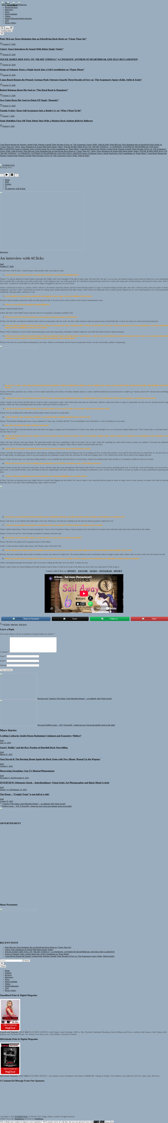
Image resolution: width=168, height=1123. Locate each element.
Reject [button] (102, 1122)
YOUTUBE (83, 571)
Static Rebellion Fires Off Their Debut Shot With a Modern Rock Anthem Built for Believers (46, 120)
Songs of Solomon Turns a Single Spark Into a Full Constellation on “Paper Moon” (42, 69)
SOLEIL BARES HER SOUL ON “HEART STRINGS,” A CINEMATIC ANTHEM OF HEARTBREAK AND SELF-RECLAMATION (69, 59)
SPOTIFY (71, 571)
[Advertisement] (84, 146)
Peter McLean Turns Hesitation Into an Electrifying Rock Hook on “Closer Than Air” (43, 39)
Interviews (9, 10)
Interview (14, 624)
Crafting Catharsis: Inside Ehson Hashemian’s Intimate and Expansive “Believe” (41, 735)
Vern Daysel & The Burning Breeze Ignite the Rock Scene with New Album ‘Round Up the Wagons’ (50, 759)
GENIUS (93, 571)
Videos (7, 16)
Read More (109, 1122)
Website (3, 665)
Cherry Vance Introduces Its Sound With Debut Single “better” (32, 49)
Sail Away (23, 624)
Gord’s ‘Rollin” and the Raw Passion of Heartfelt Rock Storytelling (34, 747)
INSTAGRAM (105, 571)
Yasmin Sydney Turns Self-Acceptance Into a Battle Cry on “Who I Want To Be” (40, 110)
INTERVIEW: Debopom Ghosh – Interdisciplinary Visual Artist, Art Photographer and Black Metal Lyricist (54, 782)
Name (3, 656)
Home (7, 971)
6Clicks (7, 624)
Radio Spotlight (11, 14)
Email (3, 661)
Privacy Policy (10, 23)
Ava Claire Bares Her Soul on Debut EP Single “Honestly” (29, 100)
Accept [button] (96, 1122)
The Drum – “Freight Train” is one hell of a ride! (24, 794)
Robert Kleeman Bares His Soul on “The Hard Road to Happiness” (34, 90)
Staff (2, 264)
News (7, 12)
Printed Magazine (18, 18)
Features (8, 973)
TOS (7, 21)
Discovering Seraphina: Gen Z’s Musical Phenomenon (27, 771)
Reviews (8, 975)
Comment (4, 652)
